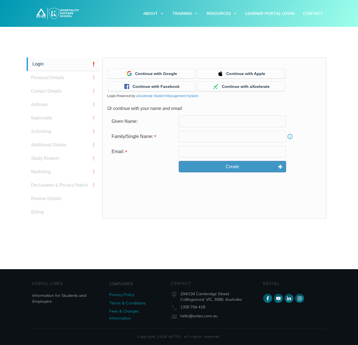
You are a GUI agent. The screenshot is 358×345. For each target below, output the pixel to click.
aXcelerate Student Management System (167, 96)
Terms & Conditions (127, 303)
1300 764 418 (192, 306)
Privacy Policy (121, 294)
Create (232, 166)
